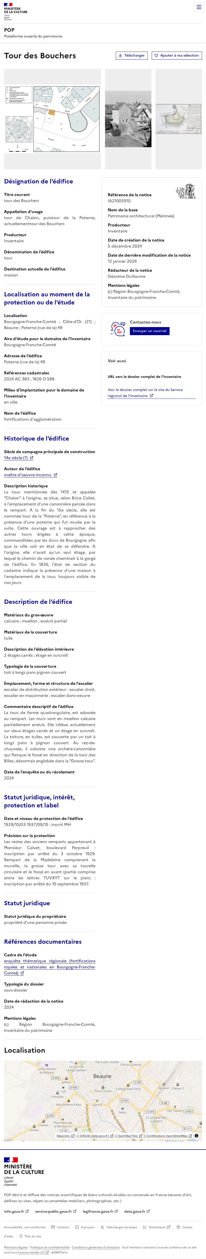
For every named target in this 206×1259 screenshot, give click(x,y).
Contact (63, 1227)
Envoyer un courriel (150, 331)
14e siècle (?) (16, 458)
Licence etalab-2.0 (31, 1252)
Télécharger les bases (121, 1227)
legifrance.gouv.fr (98, 1211)
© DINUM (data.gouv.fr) (93, 1135)
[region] (103, 1101)
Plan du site (33, 1236)
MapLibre (63, 1135)
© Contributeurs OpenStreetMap (165, 1135)
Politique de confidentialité (50, 1247)
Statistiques (157, 1227)
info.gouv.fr (14, 1211)
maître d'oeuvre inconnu (28, 475)
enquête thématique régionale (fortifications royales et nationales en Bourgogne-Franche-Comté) (49, 967)
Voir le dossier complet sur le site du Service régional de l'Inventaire (145, 393)
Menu (199, 7)
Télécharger (134, 55)
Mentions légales (16, 1247)
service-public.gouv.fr (53, 1211)
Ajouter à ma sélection (179, 55)
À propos (87, 1227)
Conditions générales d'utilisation (96, 1247)
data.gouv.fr (134, 1211)
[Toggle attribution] (196, 1136)
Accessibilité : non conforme (24, 1227)
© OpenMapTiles (126, 1135)
